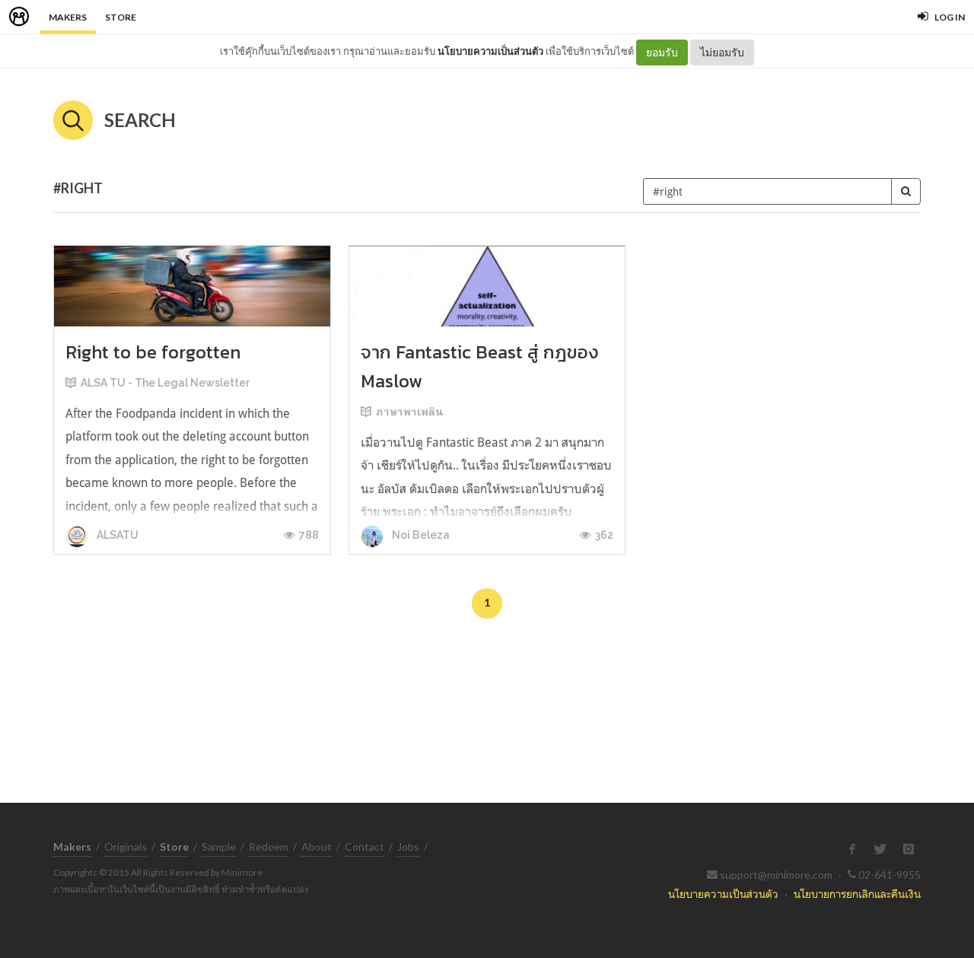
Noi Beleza (420, 535)
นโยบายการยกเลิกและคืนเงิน (857, 893)
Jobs (408, 846)
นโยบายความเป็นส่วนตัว (490, 51)
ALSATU (116, 535)
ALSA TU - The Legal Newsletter (165, 383)
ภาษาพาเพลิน (409, 412)
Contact (364, 846)
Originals (125, 846)
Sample (219, 846)
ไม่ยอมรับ (722, 52)
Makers (68, 17)
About (316, 846)
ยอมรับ (662, 52)
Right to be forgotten (152, 352)
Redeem (268, 846)
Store (120, 17)
